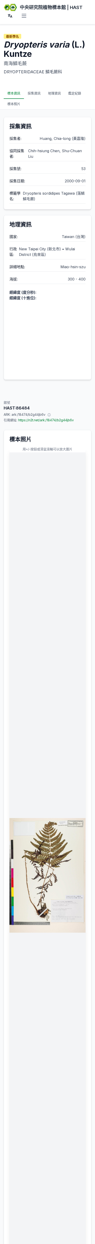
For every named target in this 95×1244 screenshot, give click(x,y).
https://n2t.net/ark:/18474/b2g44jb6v (46, 420)
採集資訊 (34, 93)
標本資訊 (13, 93)
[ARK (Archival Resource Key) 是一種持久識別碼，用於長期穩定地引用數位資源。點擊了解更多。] (49, 414)
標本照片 (13, 104)
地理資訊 (54, 93)
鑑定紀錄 (74, 93)
